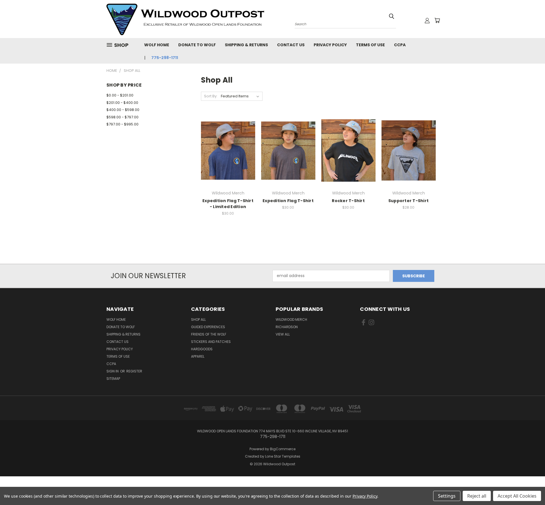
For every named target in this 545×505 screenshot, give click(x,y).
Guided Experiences (208, 326)
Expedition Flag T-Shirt (288, 201)
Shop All (198, 319)
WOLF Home (156, 45)
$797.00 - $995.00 (122, 124)
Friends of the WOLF (208, 334)
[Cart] (437, 20)
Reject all (476, 496)
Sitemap (113, 378)
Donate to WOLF (197, 45)
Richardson (287, 326)
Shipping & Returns (246, 45)
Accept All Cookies (517, 496)
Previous (530, 487)
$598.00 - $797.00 (122, 117)
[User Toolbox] (427, 20)
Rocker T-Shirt (348, 201)
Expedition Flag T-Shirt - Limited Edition (227, 203)
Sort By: (210, 96)
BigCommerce (282, 449)
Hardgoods (202, 349)
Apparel (197, 356)
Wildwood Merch (291, 319)
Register (134, 371)
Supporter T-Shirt (408, 201)
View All (283, 334)
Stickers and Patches (211, 341)
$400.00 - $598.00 (122, 109)
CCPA (400, 45)
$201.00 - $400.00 (122, 102)
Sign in (113, 371)
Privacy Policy (330, 45)
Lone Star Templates (282, 456)
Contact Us (291, 45)
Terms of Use (370, 45)
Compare (226, 150)
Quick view (228, 139)
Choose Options (228, 160)
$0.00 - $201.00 (119, 95)
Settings (447, 496)
